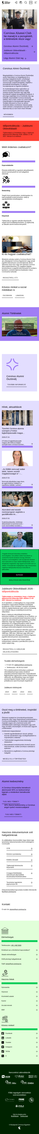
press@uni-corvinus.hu (13, 964)
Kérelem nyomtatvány (14, 854)
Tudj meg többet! (11, 801)
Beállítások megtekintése (19, 580)
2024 (7, 692)
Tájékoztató (24, 1116)
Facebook (7, 295)
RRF (3, 1010)
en (31, 2)
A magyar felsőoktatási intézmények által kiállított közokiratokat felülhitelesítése (16, 874)
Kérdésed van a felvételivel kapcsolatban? (16, 950)
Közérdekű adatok (8, 996)
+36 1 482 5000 (16, 945)
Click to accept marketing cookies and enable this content (19, 326)
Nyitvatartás (5, 987)
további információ (16, 384)
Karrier (4, 1001)
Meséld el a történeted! (14, 759)
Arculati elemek (7, 1005)
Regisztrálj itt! (10, 278)
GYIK (8, 848)
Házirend (5, 992)
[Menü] (35, 2)
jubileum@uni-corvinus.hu (23, 665)
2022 (22, 692)
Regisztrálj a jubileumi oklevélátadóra (14, 650)
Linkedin (20, 295)
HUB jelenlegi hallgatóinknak (11, 959)
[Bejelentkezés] (16, 2)
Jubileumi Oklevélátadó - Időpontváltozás (15, 51)
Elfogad (19, 575)
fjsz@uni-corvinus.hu (9, 891)
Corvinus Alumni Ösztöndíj (16, 46)
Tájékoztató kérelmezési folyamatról (15, 866)
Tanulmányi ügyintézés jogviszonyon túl (14, 883)
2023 (15, 692)
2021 (30, 692)
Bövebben (8, 114)
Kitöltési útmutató (12, 860)
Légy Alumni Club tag (13, 58)
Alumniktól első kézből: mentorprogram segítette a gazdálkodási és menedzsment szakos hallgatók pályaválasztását (13, 514)
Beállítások (15, 1116)
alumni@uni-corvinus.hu (18, 909)
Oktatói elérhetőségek (9, 954)
